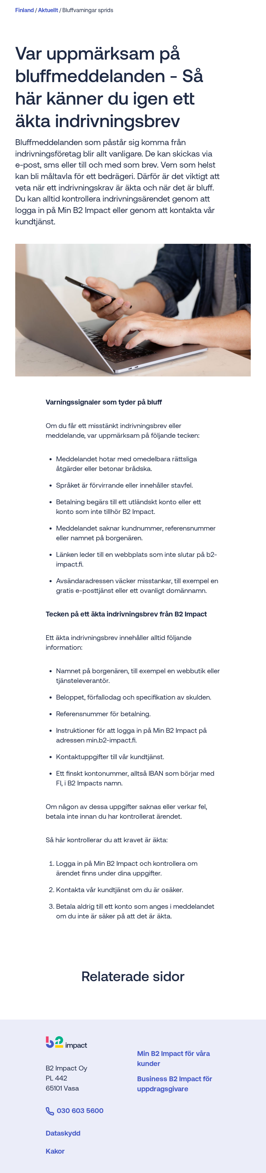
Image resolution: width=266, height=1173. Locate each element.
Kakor (55, 1151)
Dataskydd (63, 1133)
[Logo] (66, 1047)
